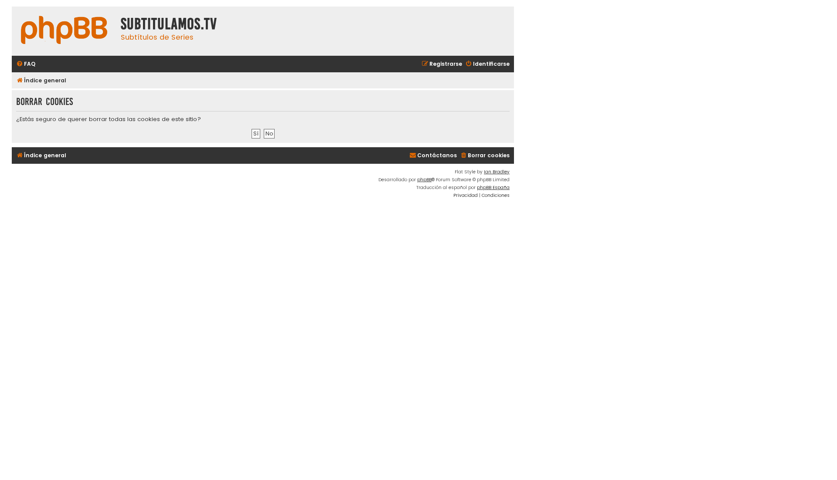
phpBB (424, 179)
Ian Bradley (497, 172)
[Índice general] (64, 31)
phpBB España (493, 187)
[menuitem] (25, 64)
